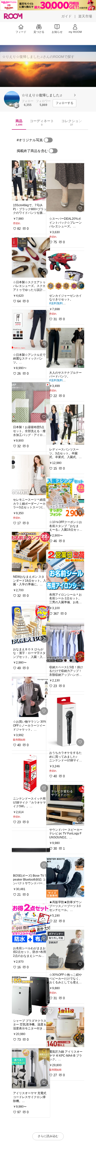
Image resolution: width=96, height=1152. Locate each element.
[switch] (48, 140)
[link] (30, 180)
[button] (12, 99)
